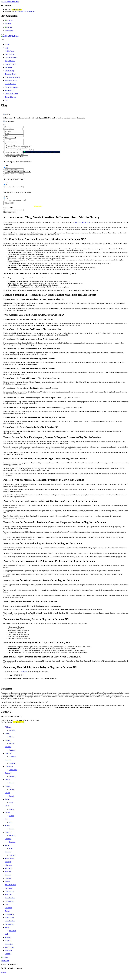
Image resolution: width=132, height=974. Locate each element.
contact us (24, 671)
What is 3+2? (8, 208)
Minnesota (8, 865)
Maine (7, 845)
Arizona (7, 740)
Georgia (7, 786)
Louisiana (8, 839)
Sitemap (3, 972)
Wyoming (8, 954)
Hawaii (7, 793)
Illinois (7, 806)
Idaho (7, 799)
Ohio (6, 904)
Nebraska (8, 878)
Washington (9, 944)
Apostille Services (11, 57)
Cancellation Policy (11, 94)
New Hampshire (10, 885)
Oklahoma (8, 908)
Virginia (7, 940)
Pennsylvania (9, 914)
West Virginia (9, 947)
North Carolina (10, 898)
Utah (6, 934)
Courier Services (10, 84)
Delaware (8, 773)
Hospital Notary (10, 64)
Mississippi (8, 868)
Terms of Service (10, 97)
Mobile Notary (10, 51)
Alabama (8, 727)
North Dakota (9, 901)
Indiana (7, 812)
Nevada (7, 881)
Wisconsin (8, 950)
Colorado (8, 760)
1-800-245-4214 (17, 9)
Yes (7, 165)
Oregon (7, 911)
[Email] (66, 961)
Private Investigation (11, 87)
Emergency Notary (11, 80)
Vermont (8, 937)
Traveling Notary (10, 74)
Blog (6, 48)
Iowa (6, 819)
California (8, 753)
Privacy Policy (9, 90)
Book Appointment (9, 212)
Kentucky (8, 832)
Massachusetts (9, 858)
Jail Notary (8, 67)
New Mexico (9, 891)
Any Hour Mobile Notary (83, 222)
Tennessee (12, 931)
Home (7, 44)
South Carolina (10, 921)
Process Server (10, 54)
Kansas (7, 825)
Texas (7, 927)
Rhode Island (9, 917)
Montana (8, 875)
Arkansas (8, 747)
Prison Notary (9, 71)
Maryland (8, 852)
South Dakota (9, 924)
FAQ (6, 100)
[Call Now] (66, 957)
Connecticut (9, 766)
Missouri (8, 871)
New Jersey (9, 888)
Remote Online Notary (12, 77)
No (7, 167)
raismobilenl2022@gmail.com (25, 11)
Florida (7, 779)
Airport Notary (10, 61)
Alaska (7, 733)
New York (8, 894)
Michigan (8, 862)
